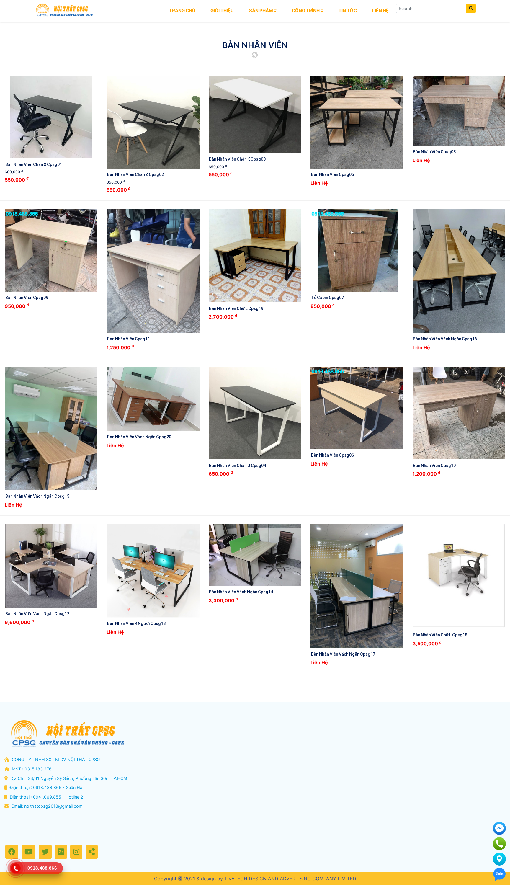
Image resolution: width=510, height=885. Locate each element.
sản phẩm (261, 10)
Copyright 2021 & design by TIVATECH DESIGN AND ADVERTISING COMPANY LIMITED (255, 878)
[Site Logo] (63, 10)
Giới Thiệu (222, 10)
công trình (306, 10)
